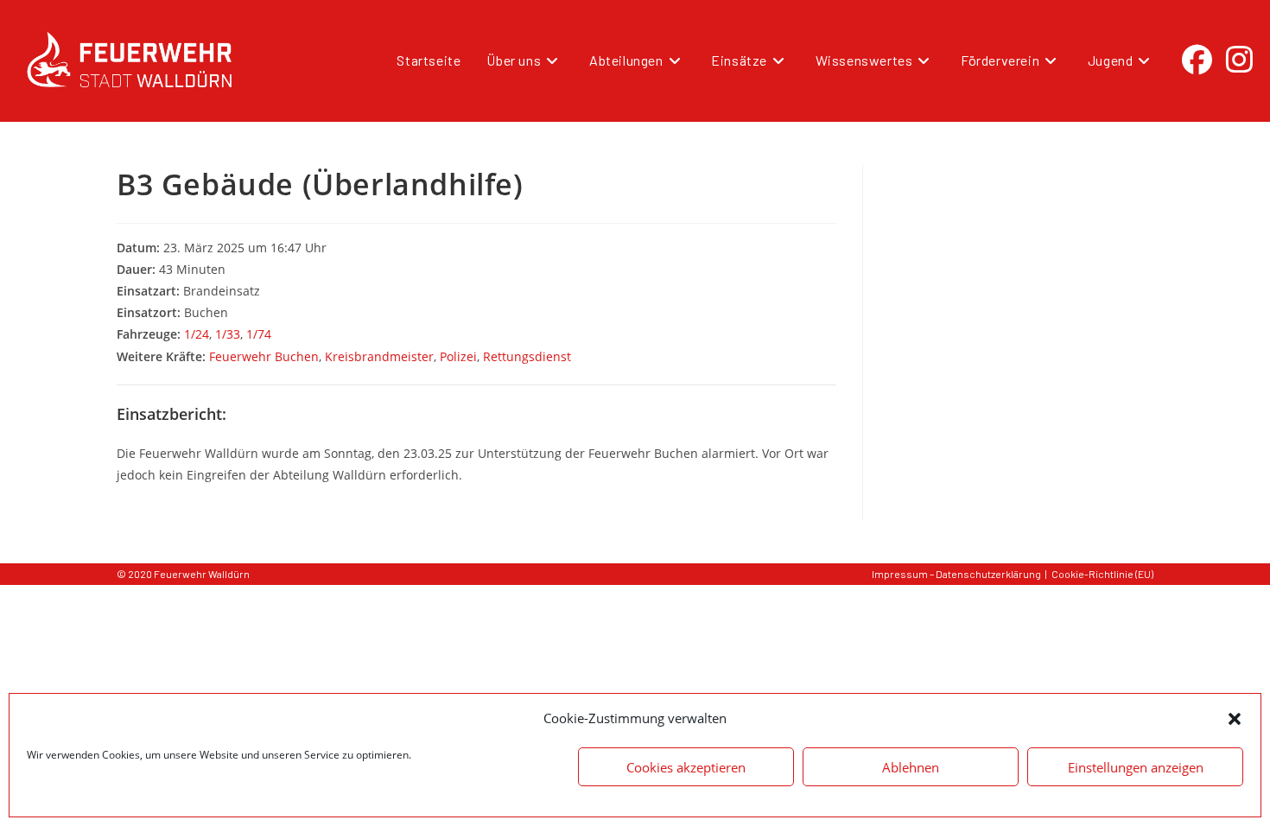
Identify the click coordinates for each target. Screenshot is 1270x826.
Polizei (458, 356)
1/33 (227, 334)
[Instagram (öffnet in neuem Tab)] (1239, 59)
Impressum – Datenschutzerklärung (956, 574)
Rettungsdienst (527, 356)
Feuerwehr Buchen (264, 356)
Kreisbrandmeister (379, 356)
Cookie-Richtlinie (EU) (1102, 574)
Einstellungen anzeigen (1135, 767)
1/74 (258, 334)
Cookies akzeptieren (686, 767)
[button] (1234, 719)
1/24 (196, 334)
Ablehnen (910, 767)
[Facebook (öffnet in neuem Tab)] (1197, 59)
